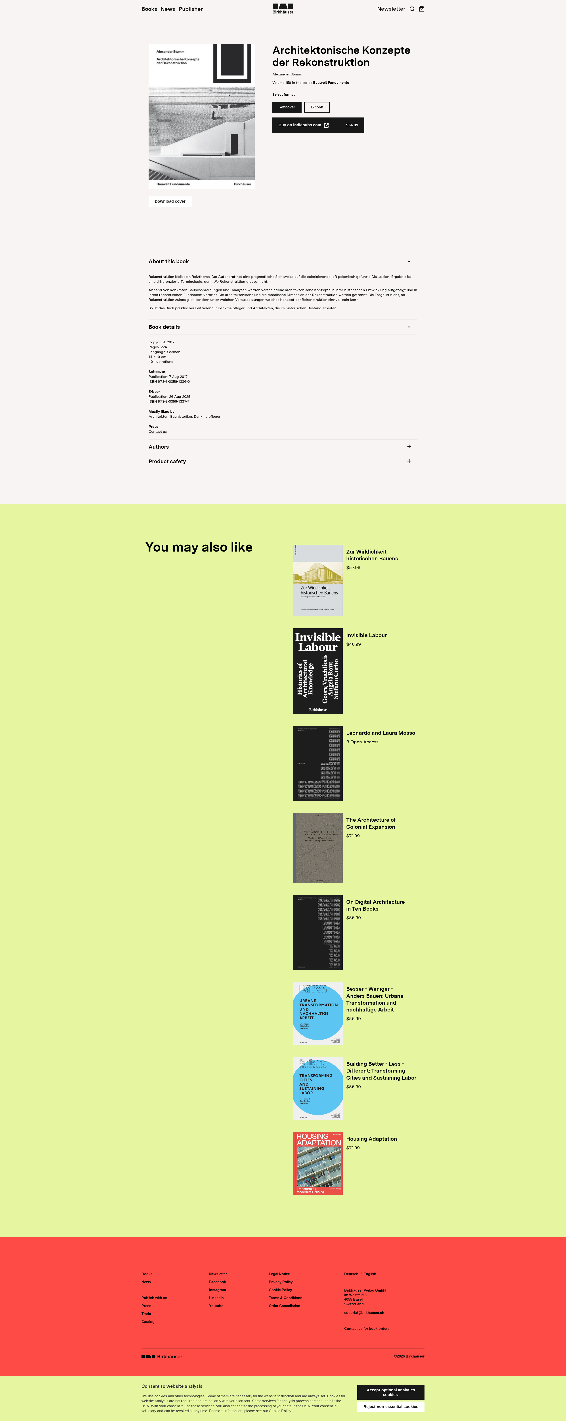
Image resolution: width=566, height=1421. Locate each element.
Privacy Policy (281, 1282)
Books (149, 9)
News (168, 9)
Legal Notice (279, 1274)
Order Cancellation (284, 1306)
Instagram (217, 1290)
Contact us (158, 431)
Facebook (217, 1282)
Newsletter (391, 9)
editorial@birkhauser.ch (364, 1313)
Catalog (148, 1322)
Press (146, 1306)
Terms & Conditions (285, 1298)
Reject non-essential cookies (390, 1406)
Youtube (216, 1306)
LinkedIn (216, 1298)
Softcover (287, 107)
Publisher (191, 9)
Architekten (158, 416)
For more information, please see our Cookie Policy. (250, 1411)
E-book (317, 107)
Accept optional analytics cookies (391, 1392)
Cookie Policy (280, 1290)
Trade (146, 1314)
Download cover (170, 201)
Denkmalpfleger (207, 416)
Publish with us (154, 1298)
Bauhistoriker (181, 416)
